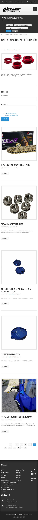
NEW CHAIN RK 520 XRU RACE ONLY (15, 165)
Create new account (10, 113)
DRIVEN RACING (18, 514)
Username (4, 95)
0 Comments (12, 168)
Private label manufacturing (10, 482)
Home (3, 35)
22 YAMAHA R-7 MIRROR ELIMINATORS (16, 417)
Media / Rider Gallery (8, 489)
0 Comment (11, 50)
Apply (9, 31)
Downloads (6, 487)
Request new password (11, 115)
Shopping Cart (32, 1)
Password (4, 104)
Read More (4, 173)
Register (21, 1)
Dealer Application (8, 484)
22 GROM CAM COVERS (10, 354)
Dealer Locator (7, 485)
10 (18, 447)
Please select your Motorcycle (12, 18)
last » (30, 447)
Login (5, 1)
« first (4, 444)
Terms (4, 491)
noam (17, 50)
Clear (15, 31)
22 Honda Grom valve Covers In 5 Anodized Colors (16, 290)
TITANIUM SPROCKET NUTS (12, 224)
